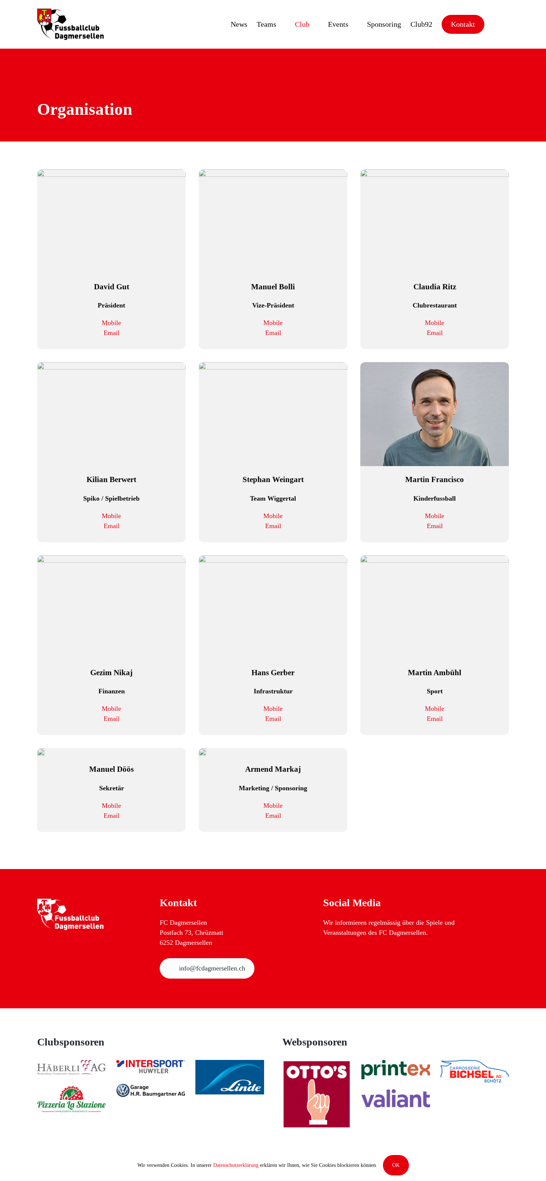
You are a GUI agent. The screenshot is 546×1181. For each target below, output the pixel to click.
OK (396, 1165)
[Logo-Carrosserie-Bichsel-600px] (475, 1064)
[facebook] (341, 952)
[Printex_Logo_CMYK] (395, 1064)
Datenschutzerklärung (236, 1165)
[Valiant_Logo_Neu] (395, 1094)
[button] (497, 24)
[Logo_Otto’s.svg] (316, 1064)
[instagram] (326, 952)
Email (112, 332)
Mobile (111, 322)
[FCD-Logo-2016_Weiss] (70, 902)
